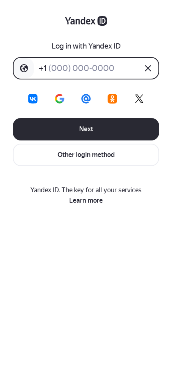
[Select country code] (24, 68)
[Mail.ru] (86, 98)
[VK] (32, 98)
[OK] (112, 98)
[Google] (59, 98)
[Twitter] (139, 98)
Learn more (86, 200)
